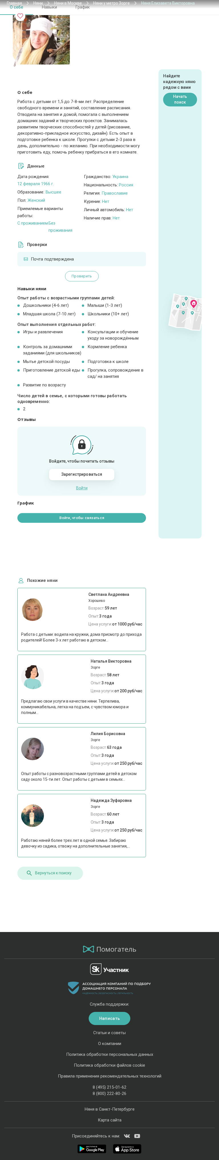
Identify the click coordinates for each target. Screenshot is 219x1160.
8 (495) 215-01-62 (109, 1087)
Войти (82, 488)
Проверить (82, 276)
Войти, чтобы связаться (81, 518)
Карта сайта (109, 1120)
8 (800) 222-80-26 (109, 1093)
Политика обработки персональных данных (109, 1054)
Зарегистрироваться (81, 474)
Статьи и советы (109, 1032)
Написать (109, 1018)
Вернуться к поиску (53, 873)
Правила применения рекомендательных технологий (109, 1076)
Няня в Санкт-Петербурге (110, 1109)
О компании (109, 1043)
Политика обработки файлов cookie (109, 1065)
